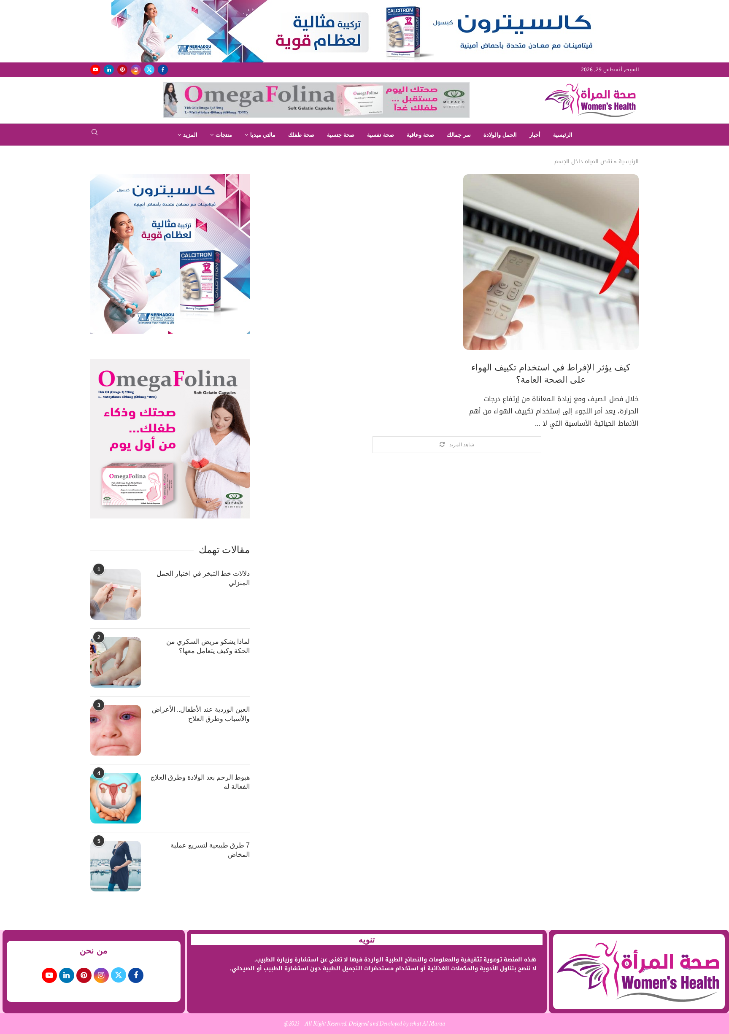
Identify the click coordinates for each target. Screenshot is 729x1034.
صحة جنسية (340, 135)
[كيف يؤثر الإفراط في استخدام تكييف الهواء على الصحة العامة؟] (551, 262)
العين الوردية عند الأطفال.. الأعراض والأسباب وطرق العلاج (201, 714)
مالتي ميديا (262, 135)
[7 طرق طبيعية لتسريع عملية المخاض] (115, 866)
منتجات (224, 135)
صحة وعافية (420, 135)
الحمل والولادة (500, 135)
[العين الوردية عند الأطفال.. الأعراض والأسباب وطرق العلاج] (115, 730)
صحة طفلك (301, 135)
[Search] (94, 134)
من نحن (94, 950)
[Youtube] (95, 70)
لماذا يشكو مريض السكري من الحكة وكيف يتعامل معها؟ (208, 646)
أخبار (534, 135)
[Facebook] (163, 70)
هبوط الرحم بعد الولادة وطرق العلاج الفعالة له (200, 782)
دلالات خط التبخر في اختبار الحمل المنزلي (203, 578)
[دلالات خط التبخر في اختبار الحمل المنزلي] (115, 594)
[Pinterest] (122, 70)
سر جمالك (459, 135)
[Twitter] (149, 70)
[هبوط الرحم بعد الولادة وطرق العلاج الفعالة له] (115, 798)
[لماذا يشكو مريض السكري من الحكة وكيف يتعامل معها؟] (115, 662)
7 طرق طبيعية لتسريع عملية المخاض (210, 850)
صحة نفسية (380, 135)
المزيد (190, 135)
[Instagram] (136, 70)
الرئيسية (562, 135)
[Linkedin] (109, 70)
